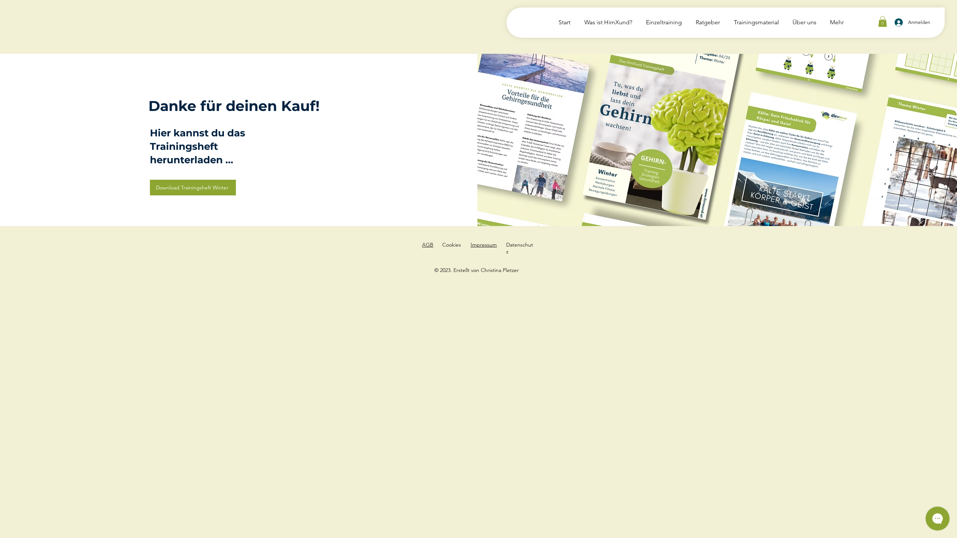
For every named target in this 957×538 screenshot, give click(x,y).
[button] (882, 21)
